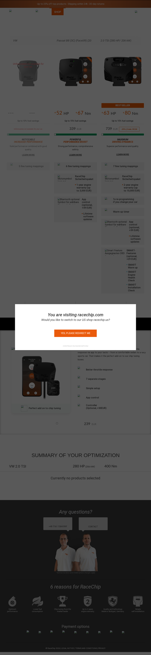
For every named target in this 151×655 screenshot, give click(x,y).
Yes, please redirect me (75, 333)
